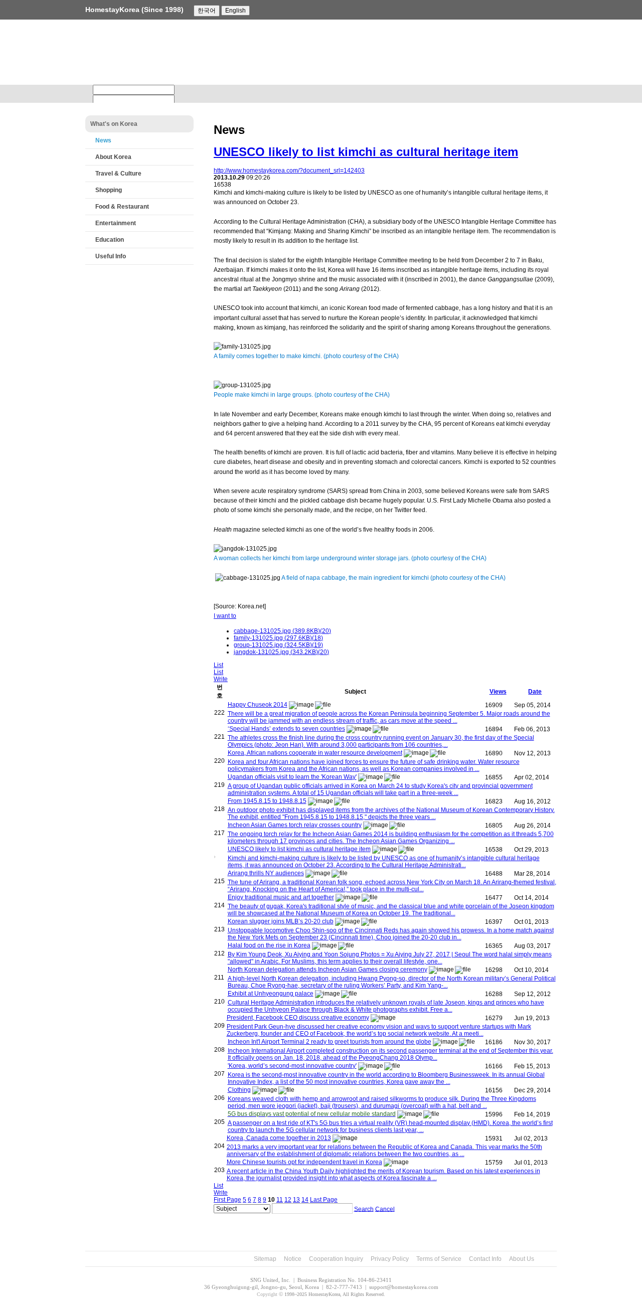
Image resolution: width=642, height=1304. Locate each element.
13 (296, 1199)
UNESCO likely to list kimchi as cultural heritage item (366, 151)
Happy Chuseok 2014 (257, 704)
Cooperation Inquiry (336, 1258)
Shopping (108, 190)
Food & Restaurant (122, 206)
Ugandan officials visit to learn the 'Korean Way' (292, 776)
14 (304, 1199)
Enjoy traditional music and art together (281, 897)
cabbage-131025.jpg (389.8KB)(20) (282, 630)
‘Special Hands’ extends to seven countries (286, 728)
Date (535, 691)
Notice (292, 1258)
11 (279, 1199)
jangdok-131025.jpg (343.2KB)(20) (281, 652)
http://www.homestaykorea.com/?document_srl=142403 (289, 170)
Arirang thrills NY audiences (266, 873)
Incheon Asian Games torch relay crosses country (295, 825)
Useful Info (110, 256)
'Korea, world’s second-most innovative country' (292, 1065)
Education (109, 239)
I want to (225, 615)
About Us (521, 1258)
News (103, 140)
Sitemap (265, 1258)
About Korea (113, 156)
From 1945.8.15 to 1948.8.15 (267, 800)
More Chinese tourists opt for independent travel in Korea (304, 1162)
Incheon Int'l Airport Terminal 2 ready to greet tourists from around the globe (329, 1041)
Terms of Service (438, 1258)
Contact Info (485, 1258)
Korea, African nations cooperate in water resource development (315, 752)
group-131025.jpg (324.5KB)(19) (278, 644)
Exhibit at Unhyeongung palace (270, 993)
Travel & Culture (118, 173)
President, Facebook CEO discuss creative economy (298, 1017)
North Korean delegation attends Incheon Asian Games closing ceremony (327, 969)
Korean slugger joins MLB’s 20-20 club (281, 921)
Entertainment (115, 223)
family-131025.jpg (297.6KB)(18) (278, 637)
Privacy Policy (390, 1258)
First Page (227, 1199)
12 (287, 1199)
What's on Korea (113, 123)
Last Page (324, 1199)
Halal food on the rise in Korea (269, 945)
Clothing (239, 1089)
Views (498, 691)
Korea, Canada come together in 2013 (279, 1138)
